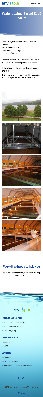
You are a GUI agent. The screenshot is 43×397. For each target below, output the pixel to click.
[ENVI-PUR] (10, 3)
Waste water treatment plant (14, 323)
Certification (8, 358)
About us (7, 342)
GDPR (5, 346)
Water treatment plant (12, 326)
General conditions (10, 362)
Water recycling (9, 331)
